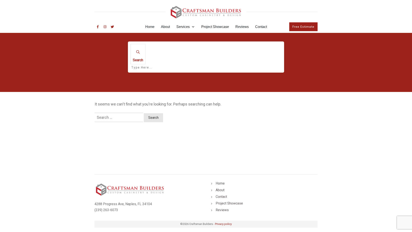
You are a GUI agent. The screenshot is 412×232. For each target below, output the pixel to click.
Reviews (222, 210)
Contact (221, 197)
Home (220, 183)
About (220, 190)
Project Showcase (229, 203)
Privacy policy (223, 224)
